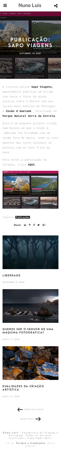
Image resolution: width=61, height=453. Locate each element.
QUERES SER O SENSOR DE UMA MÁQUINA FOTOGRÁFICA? (28, 331)
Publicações (22, 217)
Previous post (34, 410)
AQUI (31, 164)
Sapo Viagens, (42, 87)
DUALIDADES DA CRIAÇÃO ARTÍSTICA (23, 388)
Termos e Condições (30, 443)
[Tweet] (38, 225)
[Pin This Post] (29, 225)
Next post (27, 419)
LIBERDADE (12, 275)
